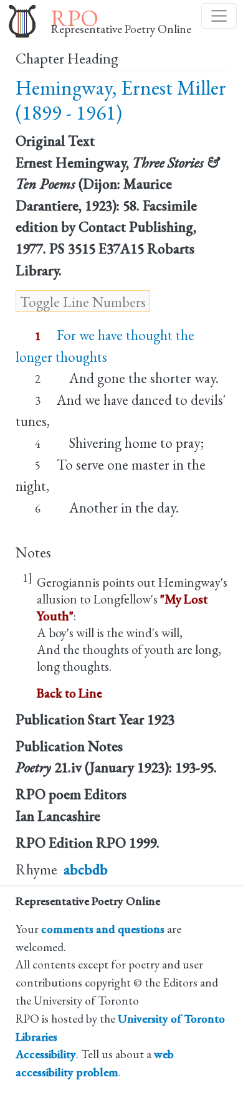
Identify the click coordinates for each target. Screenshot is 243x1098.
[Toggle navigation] (219, 16)
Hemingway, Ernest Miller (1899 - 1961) (121, 100)
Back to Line (69, 692)
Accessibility (46, 1054)
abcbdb (86, 869)
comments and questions (102, 929)
